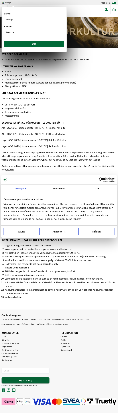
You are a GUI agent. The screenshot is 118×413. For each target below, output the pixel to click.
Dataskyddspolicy (9, 356)
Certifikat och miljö (10, 350)
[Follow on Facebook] (3, 390)
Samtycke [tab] (20, 188)
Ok (34, 44)
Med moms (106, 2)
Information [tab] (59, 188)
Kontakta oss (7, 360)
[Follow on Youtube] (13, 390)
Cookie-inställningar (10, 353)
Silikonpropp (11, 75)
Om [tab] (97, 188)
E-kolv (8, 71)
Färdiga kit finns (16, 86)
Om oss (64, 337)
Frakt (4, 337)
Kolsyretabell (66, 350)
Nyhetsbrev (65, 346)
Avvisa (21, 231)
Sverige (9, 3)
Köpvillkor (6, 340)
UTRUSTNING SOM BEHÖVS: (18, 66)
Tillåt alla (96, 231)
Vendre (34, 385)
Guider (64, 340)
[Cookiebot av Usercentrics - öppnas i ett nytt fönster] (101, 179)
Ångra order (7, 346)
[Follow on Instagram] (8, 390)
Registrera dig (25, 380)
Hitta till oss (65, 343)
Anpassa (57, 231)
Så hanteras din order (11, 343)
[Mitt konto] (106, 9)
